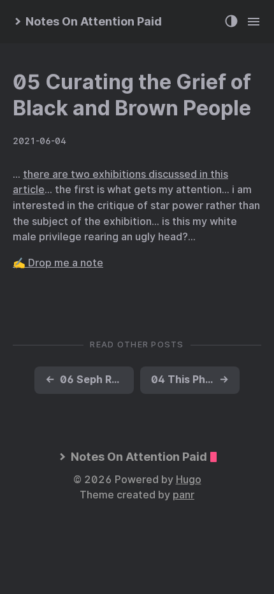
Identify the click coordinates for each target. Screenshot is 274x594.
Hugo (188, 480)
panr (183, 495)
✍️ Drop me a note (58, 263)
